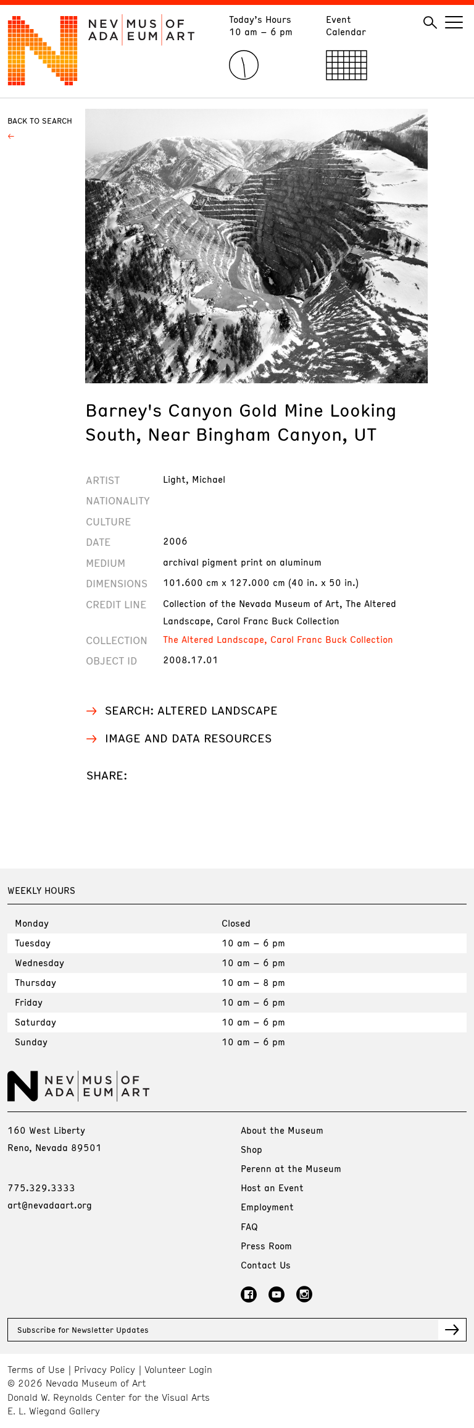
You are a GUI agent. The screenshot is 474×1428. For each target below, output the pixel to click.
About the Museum (282, 1130)
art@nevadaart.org (49, 1205)
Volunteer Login (178, 1369)
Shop (251, 1149)
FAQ (249, 1226)
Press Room (266, 1245)
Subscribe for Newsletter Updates (83, 1330)
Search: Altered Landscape (191, 710)
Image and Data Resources (188, 738)
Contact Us (266, 1264)
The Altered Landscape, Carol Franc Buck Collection (278, 639)
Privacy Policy (104, 1369)
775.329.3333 (41, 1187)
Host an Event (272, 1187)
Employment (267, 1206)
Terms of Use (36, 1369)
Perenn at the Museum (291, 1168)
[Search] (430, 23)
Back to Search (39, 120)
